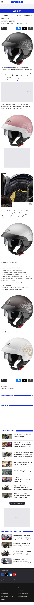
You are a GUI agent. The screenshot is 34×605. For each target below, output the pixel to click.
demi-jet (9, 211)
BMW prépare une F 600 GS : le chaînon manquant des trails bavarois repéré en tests (22, 495)
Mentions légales (4, 593)
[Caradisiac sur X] (7, 575)
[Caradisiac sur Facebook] (3, 575)
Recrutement (3, 590)
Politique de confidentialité (23, 593)
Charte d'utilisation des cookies (7, 596)
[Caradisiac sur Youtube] (14, 575)
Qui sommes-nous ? (22, 587)
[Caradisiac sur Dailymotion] (11, 575)
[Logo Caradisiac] (17, 3)
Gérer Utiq (3, 599)
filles (9, 67)
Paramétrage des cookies (23, 596)
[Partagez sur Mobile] (30, 27)
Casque (11, 388)
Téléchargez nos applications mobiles (13, 580)
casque (4, 211)
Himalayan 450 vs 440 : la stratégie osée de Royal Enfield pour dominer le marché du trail (22, 561)
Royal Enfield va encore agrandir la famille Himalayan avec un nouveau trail (23, 479)
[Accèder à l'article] (7, 436)
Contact (2, 584)
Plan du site (20, 590)
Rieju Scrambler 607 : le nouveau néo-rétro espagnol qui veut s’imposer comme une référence (23, 487)
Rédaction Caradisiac (5, 587)
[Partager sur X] (25, 27)
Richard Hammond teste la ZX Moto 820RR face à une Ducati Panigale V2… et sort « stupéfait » (22, 537)
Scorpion (17, 80)
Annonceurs (20, 584)
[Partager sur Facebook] (19, 27)
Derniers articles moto (8, 431)
